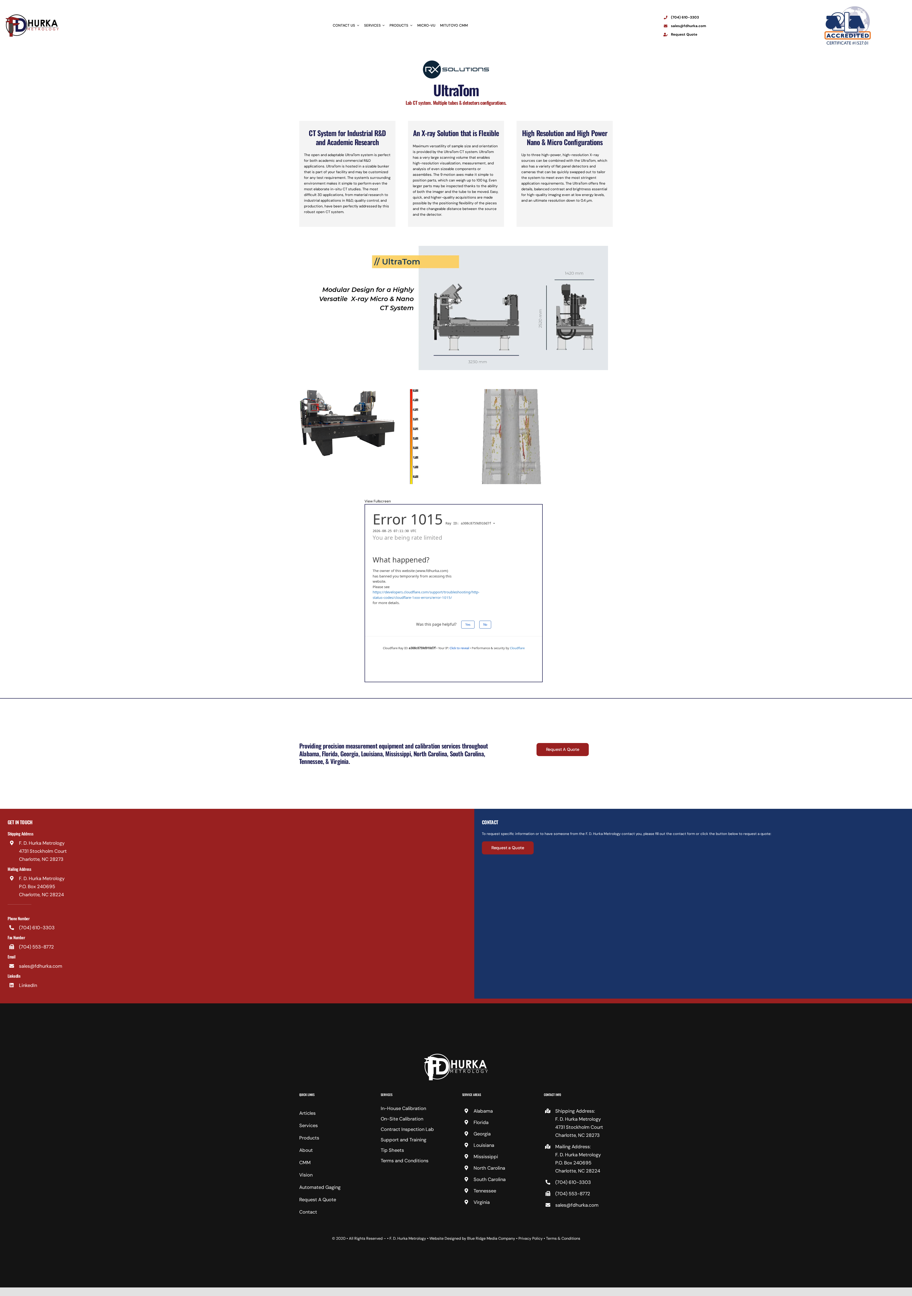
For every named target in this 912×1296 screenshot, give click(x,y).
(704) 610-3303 (685, 17)
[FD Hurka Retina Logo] (32, 15)
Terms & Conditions (563, 1238)
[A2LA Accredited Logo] (847, 6)
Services (308, 1125)
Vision (306, 1175)
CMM (305, 1162)
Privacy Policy (530, 1238)
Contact (308, 1212)
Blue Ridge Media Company (491, 1238)
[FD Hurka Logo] (456, 1055)
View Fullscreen (378, 501)
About (306, 1150)
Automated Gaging (320, 1187)
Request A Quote (317, 1199)
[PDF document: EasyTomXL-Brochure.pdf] (454, 593)
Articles (307, 1113)
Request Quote (684, 34)
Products (309, 1138)
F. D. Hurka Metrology (408, 1238)
